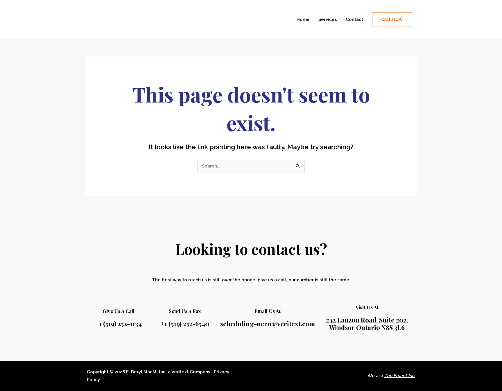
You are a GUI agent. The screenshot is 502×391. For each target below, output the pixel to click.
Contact (354, 19)
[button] (392, 19)
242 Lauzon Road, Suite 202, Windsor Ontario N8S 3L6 (367, 324)
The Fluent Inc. (399, 375)
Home (303, 19)
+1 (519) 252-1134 (118, 323)
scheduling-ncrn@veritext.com (267, 323)
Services (327, 19)
